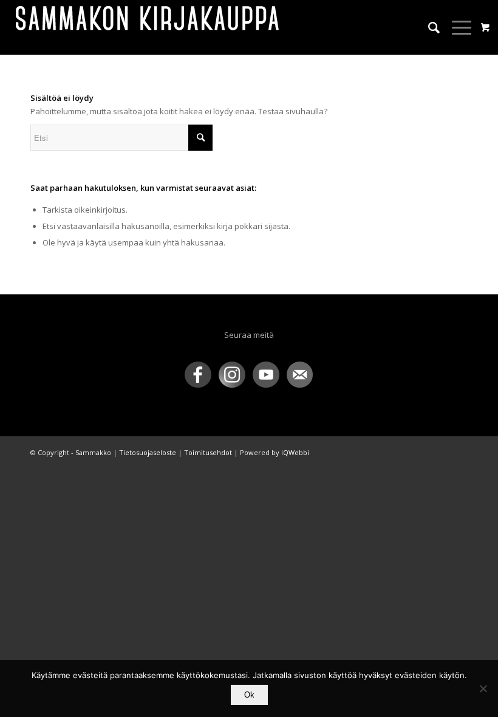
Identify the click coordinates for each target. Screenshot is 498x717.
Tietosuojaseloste (147, 452)
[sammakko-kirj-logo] (148, 27)
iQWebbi (295, 452)
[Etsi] (428, 27)
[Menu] (456, 27)
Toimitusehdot (208, 452)
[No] (483, 688)
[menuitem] (428, 27)
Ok (249, 694)
